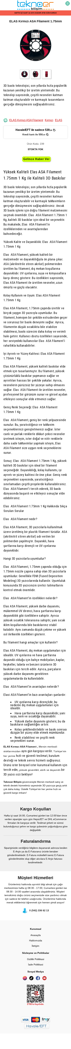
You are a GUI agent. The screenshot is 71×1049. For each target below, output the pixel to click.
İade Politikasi (35, 964)
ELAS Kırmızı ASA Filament (26, 120)
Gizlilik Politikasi (35, 959)
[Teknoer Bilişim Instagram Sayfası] (26, 979)
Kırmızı (49, 120)
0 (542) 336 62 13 (39, 910)
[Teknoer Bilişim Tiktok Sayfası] (32, 979)
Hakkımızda (35, 940)
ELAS (58, 120)
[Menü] (67, 3)
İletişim (35, 945)
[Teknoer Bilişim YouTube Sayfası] (45, 979)
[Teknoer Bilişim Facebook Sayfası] (39, 979)
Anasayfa (36, 935)
